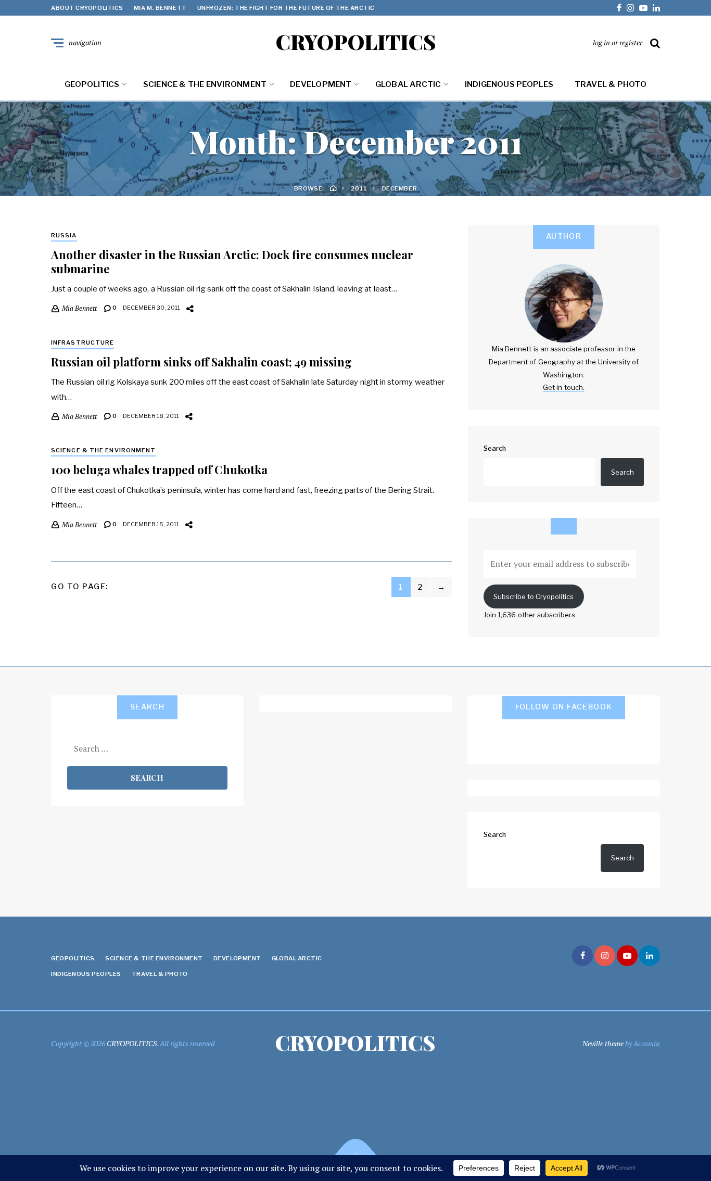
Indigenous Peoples (509, 84)
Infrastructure (82, 342)
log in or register (617, 42)
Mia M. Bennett (160, 7)
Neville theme (603, 1043)
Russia (64, 235)
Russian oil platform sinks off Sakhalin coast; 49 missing (201, 362)
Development (320, 84)
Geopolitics (92, 84)
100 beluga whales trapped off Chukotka (159, 469)
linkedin (656, 8)
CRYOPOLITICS (356, 41)
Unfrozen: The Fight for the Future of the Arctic (286, 7)
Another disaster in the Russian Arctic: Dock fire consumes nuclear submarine (232, 261)
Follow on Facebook (564, 706)
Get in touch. (564, 387)
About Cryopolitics (87, 7)
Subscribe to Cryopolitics (533, 596)
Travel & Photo (610, 84)
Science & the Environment (205, 84)
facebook (619, 8)
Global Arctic (408, 84)
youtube (643, 8)
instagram (630, 8)
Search (495, 448)
